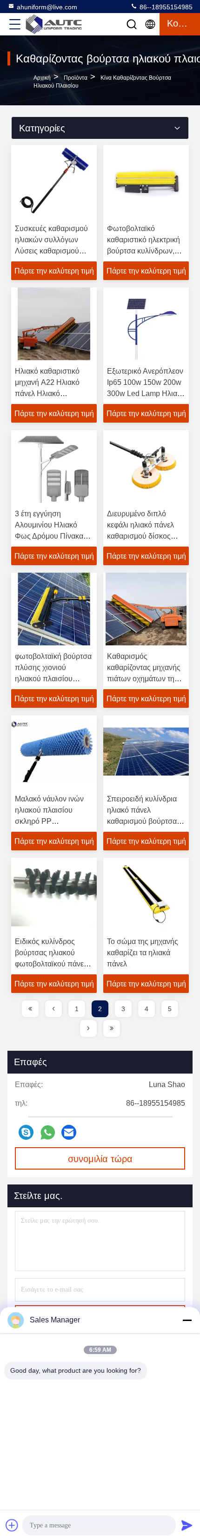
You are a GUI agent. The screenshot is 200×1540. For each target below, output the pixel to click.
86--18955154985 (165, 7)
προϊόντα (75, 78)
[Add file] (12, 1525)
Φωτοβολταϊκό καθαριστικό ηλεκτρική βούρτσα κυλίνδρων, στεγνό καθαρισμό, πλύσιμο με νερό (143, 251)
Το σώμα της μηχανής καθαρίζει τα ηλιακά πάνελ (142, 953)
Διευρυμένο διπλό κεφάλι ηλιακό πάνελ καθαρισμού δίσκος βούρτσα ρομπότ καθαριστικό (140, 536)
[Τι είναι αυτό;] (47, 1132)
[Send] (187, 1525)
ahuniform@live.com (47, 7)
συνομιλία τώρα (100, 1159)
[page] (30, 1008)
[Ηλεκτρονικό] (69, 1132)
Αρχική (42, 78)
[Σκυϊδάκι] (26, 1132)
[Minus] (187, 1320)
